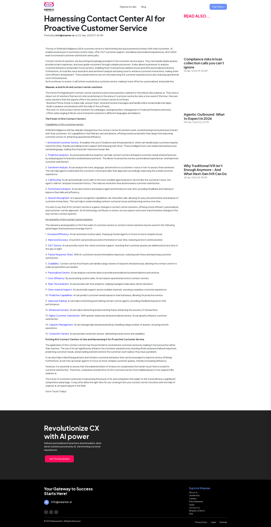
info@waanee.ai (61, 502)
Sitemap (223, 522)
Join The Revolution (59, 458)
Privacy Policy (201, 522)
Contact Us (194, 507)
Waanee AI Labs (128, 6)
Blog (143, 6)
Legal (191, 504)
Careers (193, 498)
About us (193, 492)
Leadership (194, 495)
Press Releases (196, 501)
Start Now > (218, 6)
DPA (191, 513)
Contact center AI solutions (59, 61)
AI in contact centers (75, 344)
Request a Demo (197, 510)
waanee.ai (50, 385)
